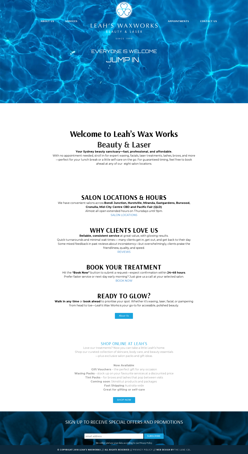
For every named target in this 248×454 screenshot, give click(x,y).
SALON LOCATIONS (124, 215)
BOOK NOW (124, 280)
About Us (124, 316)
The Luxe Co (182, 449)
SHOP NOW (124, 400)
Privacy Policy (143, 449)
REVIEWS (124, 252)
